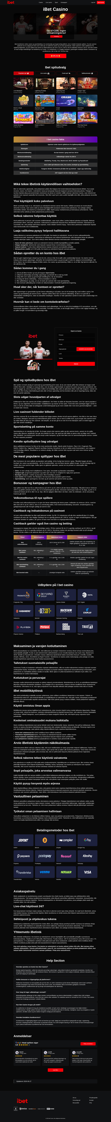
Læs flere (55, 1070)
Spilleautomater (86, 73)
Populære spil (22, 73)
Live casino (43, 73)
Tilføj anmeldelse (88, 1043)
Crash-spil (65, 73)
